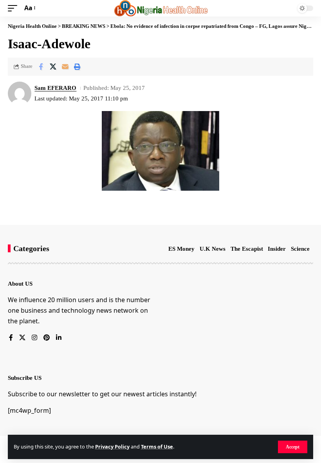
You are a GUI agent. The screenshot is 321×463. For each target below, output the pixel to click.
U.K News (212, 249)
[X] (22, 338)
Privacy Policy (112, 446)
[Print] (77, 66)
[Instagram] (34, 338)
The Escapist (247, 249)
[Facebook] (11, 338)
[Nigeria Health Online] (160, 8)
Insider (277, 249)
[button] (292, 447)
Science (300, 249)
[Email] (65, 66)
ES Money (181, 249)
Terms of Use (157, 446)
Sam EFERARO (55, 88)
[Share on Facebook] (40, 66)
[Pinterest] (46, 338)
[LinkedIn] (59, 338)
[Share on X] (52, 66)
